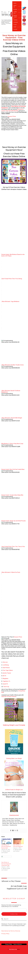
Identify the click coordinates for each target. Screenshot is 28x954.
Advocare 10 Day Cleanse (8, 696)
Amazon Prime (12, 116)
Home (15, 3)
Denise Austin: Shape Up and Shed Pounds (13, 520)
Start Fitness (6, 667)
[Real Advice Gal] (6, 15)
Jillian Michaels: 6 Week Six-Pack (10, 572)
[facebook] (24, 12)
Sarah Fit (5, 684)
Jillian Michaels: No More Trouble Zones (12, 365)
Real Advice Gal (13, 949)
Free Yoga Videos (8, 670)
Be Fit (4, 675)
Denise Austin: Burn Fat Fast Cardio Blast (12, 469)
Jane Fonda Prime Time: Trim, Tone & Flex (13, 546)
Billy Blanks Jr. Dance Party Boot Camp (12, 443)
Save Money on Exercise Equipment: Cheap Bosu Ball (6, 864)
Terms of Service (17, 944)
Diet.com (5, 662)
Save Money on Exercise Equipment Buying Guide (6, 846)
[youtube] (24, 16)
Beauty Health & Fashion (15, 18)
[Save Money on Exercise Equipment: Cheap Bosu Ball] (6, 858)
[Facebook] (10, 830)
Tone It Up (6, 686)
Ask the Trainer (7, 673)
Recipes (15, 9)
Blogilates (5, 678)
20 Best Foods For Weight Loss (14, 789)
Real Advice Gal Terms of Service (10, 931)
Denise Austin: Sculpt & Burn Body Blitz (12, 495)
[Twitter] (15, 830)
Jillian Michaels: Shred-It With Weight (11, 418)
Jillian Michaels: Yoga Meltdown (10, 301)
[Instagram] (17, 830)
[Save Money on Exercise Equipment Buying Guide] (6, 841)
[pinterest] (24, 20)
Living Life (15, 12)
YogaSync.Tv (6, 681)
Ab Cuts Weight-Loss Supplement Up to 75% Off (17, 887)
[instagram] (24, 24)
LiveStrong (6, 665)
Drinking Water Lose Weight (14, 758)
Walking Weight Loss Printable (14, 725)
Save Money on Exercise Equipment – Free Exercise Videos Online (14, 37)
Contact (15, 29)
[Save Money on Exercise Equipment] (18, 841)
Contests (16, 22)
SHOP (15, 27)
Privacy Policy (5, 933)
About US (15, 6)
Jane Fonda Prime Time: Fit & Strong (12, 278)
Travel (15, 24)
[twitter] (24, 8)
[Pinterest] (13, 830)
